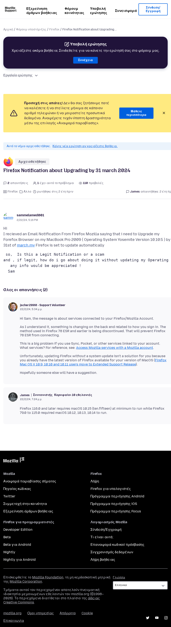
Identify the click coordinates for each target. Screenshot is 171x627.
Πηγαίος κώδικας (17, 489)
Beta (7, 537)
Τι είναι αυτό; (102, 537)
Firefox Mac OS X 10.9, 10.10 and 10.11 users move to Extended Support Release (93, 362)
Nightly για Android (19, 560)
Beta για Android (17, 545)
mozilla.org (12, 613)
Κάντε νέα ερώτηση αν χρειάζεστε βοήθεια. (85, 146)
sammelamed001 (30, 215)
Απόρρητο (68, 613)
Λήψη (95, 481)
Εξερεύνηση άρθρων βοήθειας (41, 11)
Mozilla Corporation (26, 581)
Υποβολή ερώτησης (98, 11)
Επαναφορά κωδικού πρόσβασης (117, 545)
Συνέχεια (85, 60)
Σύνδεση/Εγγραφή (153, 9)
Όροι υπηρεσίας (40, 613)
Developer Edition (18, 530)
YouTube (156, 617)
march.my (26, 245)
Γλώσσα (119, 577)
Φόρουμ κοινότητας (74, 11)
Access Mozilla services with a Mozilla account (114, 348)
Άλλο (27, 191)
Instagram (166, 617)
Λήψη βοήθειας (103, 560)
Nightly (9, 552)
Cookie (87, 613)
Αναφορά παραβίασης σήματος (29, 481)
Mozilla (13, 460)
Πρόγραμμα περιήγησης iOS (114, 504)
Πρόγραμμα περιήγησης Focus (116, 511)
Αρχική (8, 29)
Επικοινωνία (13, 621)
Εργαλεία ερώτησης (18, 75)
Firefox (54, 29)
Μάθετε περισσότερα (136, 113)
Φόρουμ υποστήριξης (31, 29)
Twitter (9, 496)
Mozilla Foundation (47, 577)
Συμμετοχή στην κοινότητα (25, 504)
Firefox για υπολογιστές (111, 489)
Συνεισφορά (126, 11)
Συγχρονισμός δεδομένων (112, 552)
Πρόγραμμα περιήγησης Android (117, 496)
